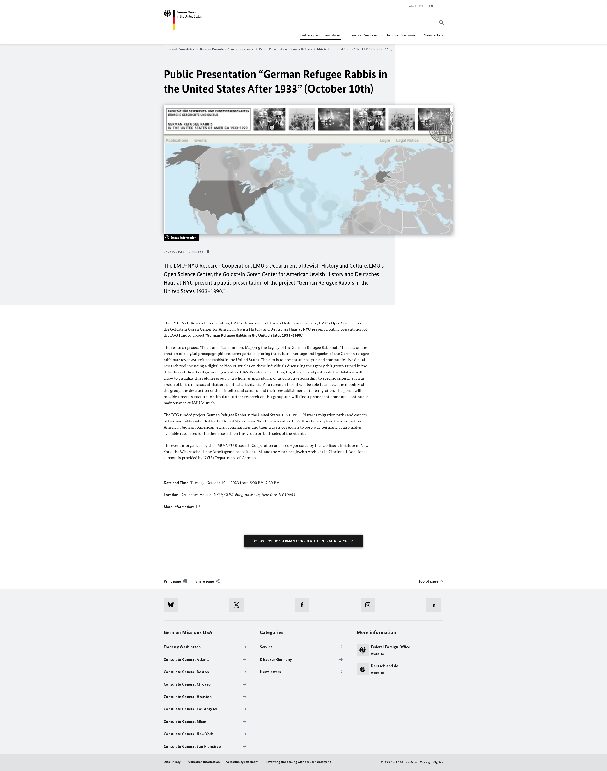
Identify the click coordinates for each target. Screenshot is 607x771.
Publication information (203, 762)
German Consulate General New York (226, 49)
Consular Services (363, 35)
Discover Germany (400, 35)
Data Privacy (172, 762)
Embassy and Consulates (320, 36)
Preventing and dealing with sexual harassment (297, 762)
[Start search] (440, 19)
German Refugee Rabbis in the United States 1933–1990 (253, 414)
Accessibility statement (242, 762)
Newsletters (433, 35)
